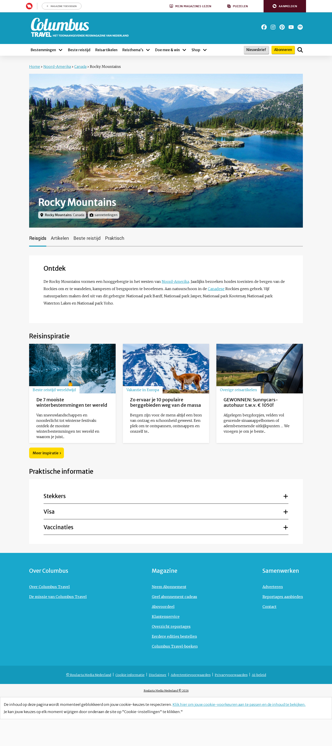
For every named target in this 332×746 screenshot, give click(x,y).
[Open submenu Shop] (205, 50)
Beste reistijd (87, 238)
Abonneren (283, 50)
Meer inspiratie (45, 453)
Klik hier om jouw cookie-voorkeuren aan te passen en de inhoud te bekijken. (239, 704)
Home (34, 66)
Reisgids (37, 238)
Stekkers (55, 496)
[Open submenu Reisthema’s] (148, 50)
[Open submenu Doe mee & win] (184, 50)
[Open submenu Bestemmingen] (60, 50)
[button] (285, 6)
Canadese (216, 288)
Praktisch (114, 238)
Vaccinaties (58, 527)
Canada (80, 66)
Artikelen (60, 238)
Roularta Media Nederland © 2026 (166, 690)
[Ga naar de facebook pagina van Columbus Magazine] (264, 27)
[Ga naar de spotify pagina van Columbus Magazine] (300, 27)
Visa (49, 511)
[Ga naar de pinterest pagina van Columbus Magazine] (282, 27)
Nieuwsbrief (256, 50)
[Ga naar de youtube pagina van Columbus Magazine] (291, 27)
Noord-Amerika (57, 66)
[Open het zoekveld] (300, 50)
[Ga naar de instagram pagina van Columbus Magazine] (273, 27)
